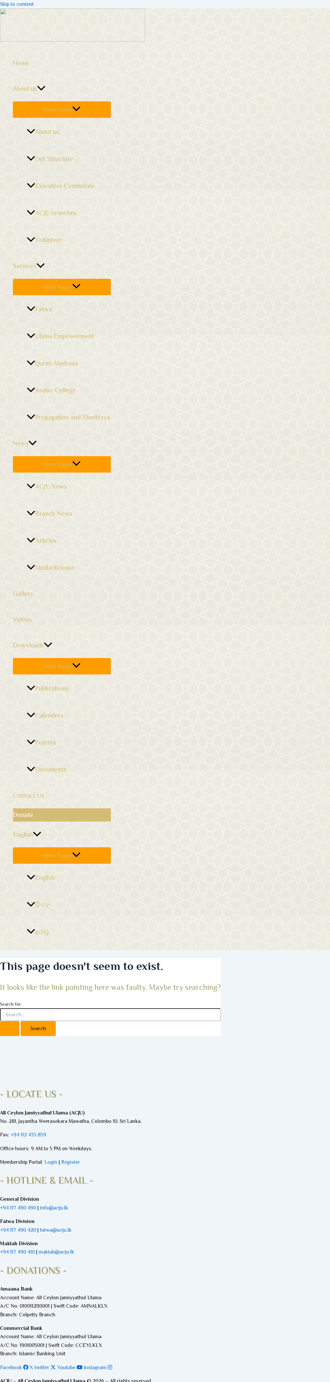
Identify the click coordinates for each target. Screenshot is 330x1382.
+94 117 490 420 (18, 1230)
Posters (45, 742)
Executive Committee (64, 185)
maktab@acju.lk (56, 1252)
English (23, 834)
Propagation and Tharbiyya (72, 417)
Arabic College (55, 390)
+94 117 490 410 (17, 1252)
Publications (52, 688)
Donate (23, 814)
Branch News (53, 513)
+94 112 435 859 (27, 1135)
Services (24, 265)
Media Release (54, 567)
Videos (22, 619)
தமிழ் (42, 931)
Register (70, 1162)
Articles (46, 540)
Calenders (49, 715)
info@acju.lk (54, 1208)
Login (50, 1162)
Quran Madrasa (56, 363)
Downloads (28, 645)
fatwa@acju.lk (56, 1230)
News (20, 443)
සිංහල (43, 904)
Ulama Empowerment (64, 336)
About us (25, 88)
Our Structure (54, 158)
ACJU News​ (51, 486)
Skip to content (17, 4)
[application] (41, 88)
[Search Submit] (9, 1028)
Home (21, 62)
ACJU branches (56, 212)
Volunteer (48, 239)
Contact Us (28, 795)
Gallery (23, 593)
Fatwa (43, 309)
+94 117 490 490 (18, 1208)
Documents (50, 769)
